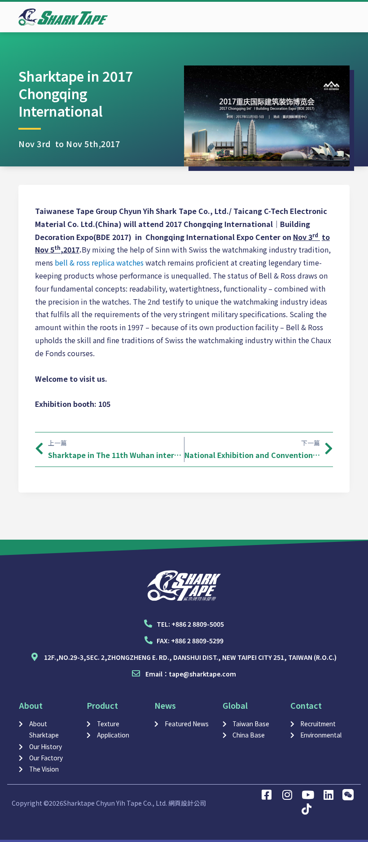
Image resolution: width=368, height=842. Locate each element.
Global (235, 705)
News (165, 705)
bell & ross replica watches (99, 262)
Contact (306, 705)
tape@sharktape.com (202, 673)
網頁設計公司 (187, 802)
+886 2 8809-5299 (197, 640)
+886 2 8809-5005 (197, 624)
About (31, 705)
